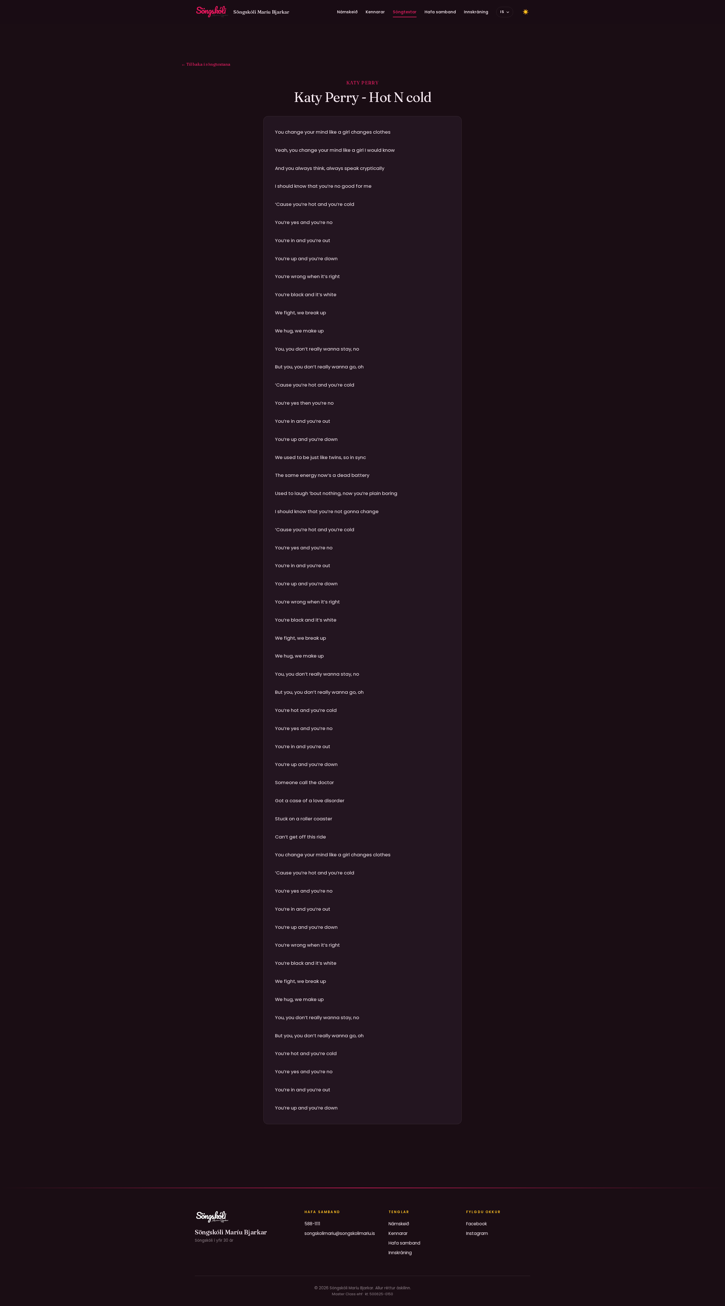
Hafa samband (440, 12)
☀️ (526, 11)
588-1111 (312, 1224)
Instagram (477, 1233)
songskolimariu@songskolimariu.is (339, 1233)
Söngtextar (405, 12)
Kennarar (375, 12)
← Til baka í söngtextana (205, 64)
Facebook (476, 1224)
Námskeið (347, 12)
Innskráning (476, 12)
